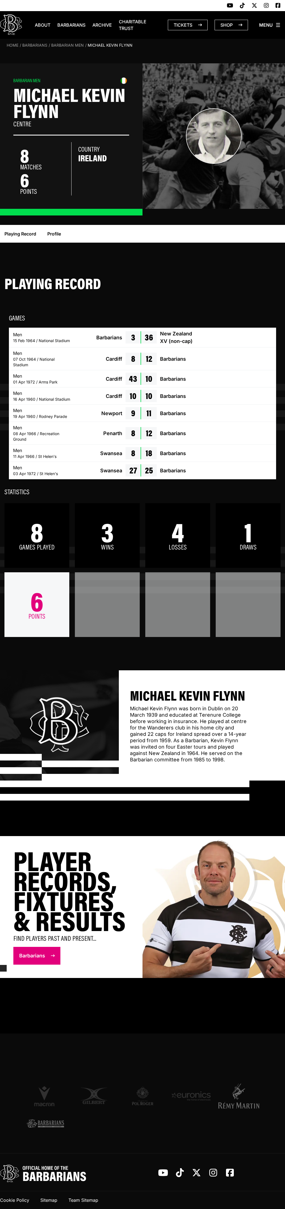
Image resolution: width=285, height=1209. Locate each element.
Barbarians (71, 25)
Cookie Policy (14, 1200)
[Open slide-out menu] (270, 25)
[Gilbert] (94, 1096)
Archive (102, 25)
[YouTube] (230, 6)
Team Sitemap (83, 1200)
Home (12, 45)
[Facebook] (278, 6)
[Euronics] (191, 1096)
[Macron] (45, 1095)
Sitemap (48, 1200)
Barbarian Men (67, 45)
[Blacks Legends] (45, 1124)
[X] (254, 6)
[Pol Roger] (142, 1096)
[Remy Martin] (239, 1095)
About (42, 25)
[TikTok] (242, 6)
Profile (54, 234)
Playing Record (20, 234)
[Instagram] (266, 6)
